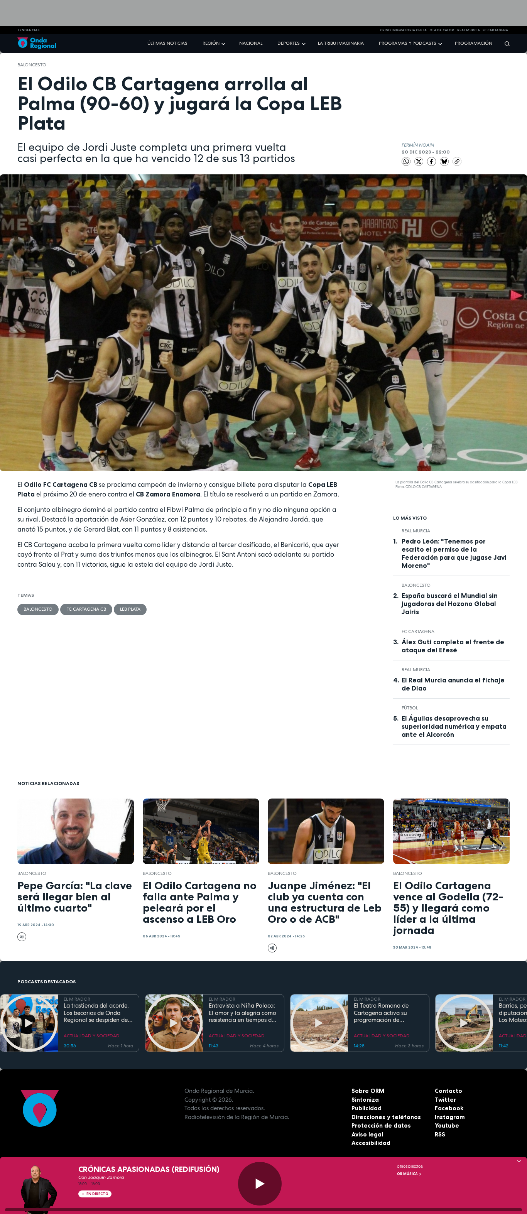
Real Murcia (468, 30)
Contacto (448, 1090)
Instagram (450, 1117)
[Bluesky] (445, 161)
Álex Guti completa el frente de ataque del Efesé (453, 646)
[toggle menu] (224, 43)
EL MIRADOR (77, 999)
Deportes (288, 43)
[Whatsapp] (406, 161)
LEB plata (130, 609)
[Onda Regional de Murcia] (36, 43)
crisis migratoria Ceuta (403, 30)
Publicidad (366, 1108)
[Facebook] (432, 161)
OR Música (408, 1174)
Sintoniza (365, 1099)
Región (211, 43)
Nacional (250, 43)
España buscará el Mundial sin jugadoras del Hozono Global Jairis (450, 604)
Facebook (449, 1108)
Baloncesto (31, 65)
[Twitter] (419, 161)
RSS (440, 1134)
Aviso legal (367, 1134)
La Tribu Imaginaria (341, 43)
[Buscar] (505, 43)
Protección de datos (381, 1125)
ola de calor (441, 30)
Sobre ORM (367, 1090)
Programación (473, 43)
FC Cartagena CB (86, 609)
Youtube (447, 1125)
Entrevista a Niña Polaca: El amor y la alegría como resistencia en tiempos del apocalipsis (242, 1013)
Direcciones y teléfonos (386, 1117)
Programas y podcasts (407, 43)
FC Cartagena (418, 631)
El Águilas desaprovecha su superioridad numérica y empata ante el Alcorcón (454, 726)
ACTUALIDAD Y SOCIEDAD (92, 1036)
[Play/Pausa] (260, 1184)
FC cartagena (495, 30)
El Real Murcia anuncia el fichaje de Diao (453, 684)
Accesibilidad (370, 1142)
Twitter (445, 1099)
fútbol (410, 708)
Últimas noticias (167, 43)
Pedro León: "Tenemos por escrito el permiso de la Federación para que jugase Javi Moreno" (454, 553)
